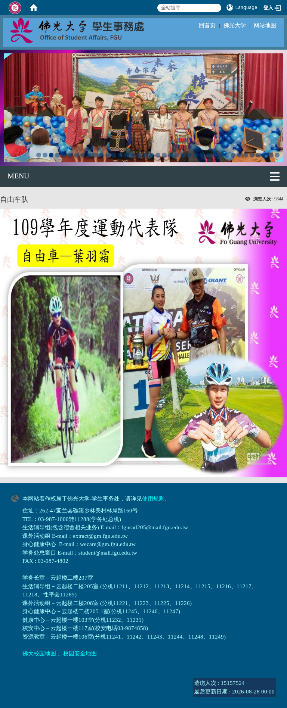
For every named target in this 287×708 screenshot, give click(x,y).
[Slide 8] (82, 155)
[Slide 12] (107, 155)
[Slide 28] (208, 155)
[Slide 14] (120, 155)
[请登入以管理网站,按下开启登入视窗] (15, 7)
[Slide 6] (70, 155)
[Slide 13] (113, 155)
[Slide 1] (38, 155)
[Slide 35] (252, 155)
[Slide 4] (57, 155)
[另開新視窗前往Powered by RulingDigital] (16, 497)
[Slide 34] (245, 155)
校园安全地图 (80, 653)
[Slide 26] (195, 155)
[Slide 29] (214, 155)
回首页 (207, 25)
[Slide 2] (45, 155)
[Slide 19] (151, 155)
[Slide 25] (189, 155)
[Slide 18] (145, 155)
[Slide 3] (51, 155)
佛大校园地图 (39, 653)
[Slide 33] (239, 155)
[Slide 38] (270, 155)
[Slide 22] (170, 155)
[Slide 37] (264, 155)
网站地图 (265, 25)
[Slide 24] (182, 155)
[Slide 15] (126, 155)
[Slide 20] (157, 155)
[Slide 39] (277, 155)
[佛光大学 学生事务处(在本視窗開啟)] (93, 30)
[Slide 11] (101, 155)
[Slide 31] (227, 155)
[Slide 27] (202, 155)
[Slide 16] (132, 155)
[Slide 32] (233, 155)
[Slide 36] (258, 155)
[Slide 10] (95, 155)
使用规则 (153, 499)
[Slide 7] (76, 155)
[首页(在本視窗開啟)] (33, 7)
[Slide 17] (139, 155)
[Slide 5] (63, 155)
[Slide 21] (164, 155)
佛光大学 (234, 25)
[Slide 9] (88, 155)
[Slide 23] (176, 155)
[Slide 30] (220, 155)
